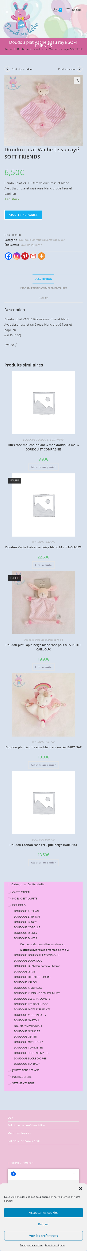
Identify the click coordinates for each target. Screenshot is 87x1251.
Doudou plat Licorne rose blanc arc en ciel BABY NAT (43, 747)
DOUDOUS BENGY (25, 922)
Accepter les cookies (43, 1212)
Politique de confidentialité (26, 1125)
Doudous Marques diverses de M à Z (42, 240)
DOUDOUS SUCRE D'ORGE (30, 1058)
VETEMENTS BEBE (23, 1083)
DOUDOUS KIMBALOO (28, 988)
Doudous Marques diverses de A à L (42, 944)
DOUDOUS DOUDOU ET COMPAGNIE (43, 439)
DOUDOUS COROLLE (27, 927)
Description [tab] (43, 279)
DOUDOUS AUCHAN (26, 911)
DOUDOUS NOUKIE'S (43, 542)
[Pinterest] (25, 256)
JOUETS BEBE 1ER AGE (25, 1070)
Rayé (23, 245)
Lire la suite (43, 565)
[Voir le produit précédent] (7, 69)
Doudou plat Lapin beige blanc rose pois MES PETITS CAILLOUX (43, 647)
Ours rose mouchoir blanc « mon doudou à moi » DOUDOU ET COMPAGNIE (43, 447)
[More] (41, 256)
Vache (38, 245)
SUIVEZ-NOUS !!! (22, 1163)
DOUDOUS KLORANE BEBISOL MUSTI (37, 993)
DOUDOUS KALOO (25, 982)
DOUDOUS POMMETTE (28, 1047)
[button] (81, 1189)
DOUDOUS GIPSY (24, 971)
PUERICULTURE (21, 1077)
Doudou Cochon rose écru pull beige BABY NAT (43, 845)
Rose (30, 245)
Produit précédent (22, 69)
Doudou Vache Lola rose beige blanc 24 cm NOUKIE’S (43, 547)
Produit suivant (67, 69)
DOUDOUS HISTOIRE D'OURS (32, 977)
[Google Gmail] (33, 256)
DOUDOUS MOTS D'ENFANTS (32, 1009)
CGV (10, 1117)
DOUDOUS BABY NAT (43, 742)
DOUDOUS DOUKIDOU (28, 960)
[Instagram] (16, 256)
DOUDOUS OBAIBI (25, 1036)
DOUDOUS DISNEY (25, 933)
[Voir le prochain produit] (80, 69)
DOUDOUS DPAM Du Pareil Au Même (37, 966)
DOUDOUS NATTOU (26, 1020)
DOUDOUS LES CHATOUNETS (32, 999)
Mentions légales (55, 1245)
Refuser (43, 1224)
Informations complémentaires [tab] (43, 288)
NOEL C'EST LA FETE (24, 898)
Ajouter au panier (23, 215)
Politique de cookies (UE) (25, 1141)
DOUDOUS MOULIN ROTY (30, 1015)
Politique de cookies (31, 1245)
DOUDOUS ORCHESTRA (28, 1042)
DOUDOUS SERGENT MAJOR (31, 1053)
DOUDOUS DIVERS (25, 938)
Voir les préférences (43, 1236)
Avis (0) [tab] (43, 297)
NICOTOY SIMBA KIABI (28, 1026)
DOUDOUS (19, 905)
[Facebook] (8, 256)
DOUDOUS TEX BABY (27, 1064)
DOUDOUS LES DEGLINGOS (31, 1004)
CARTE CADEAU (21, 892)
